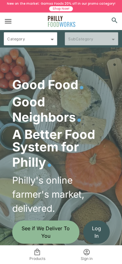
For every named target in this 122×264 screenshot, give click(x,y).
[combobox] (30, 42)
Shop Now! (61, 8)
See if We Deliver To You (46, 232)
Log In (96, 232)
